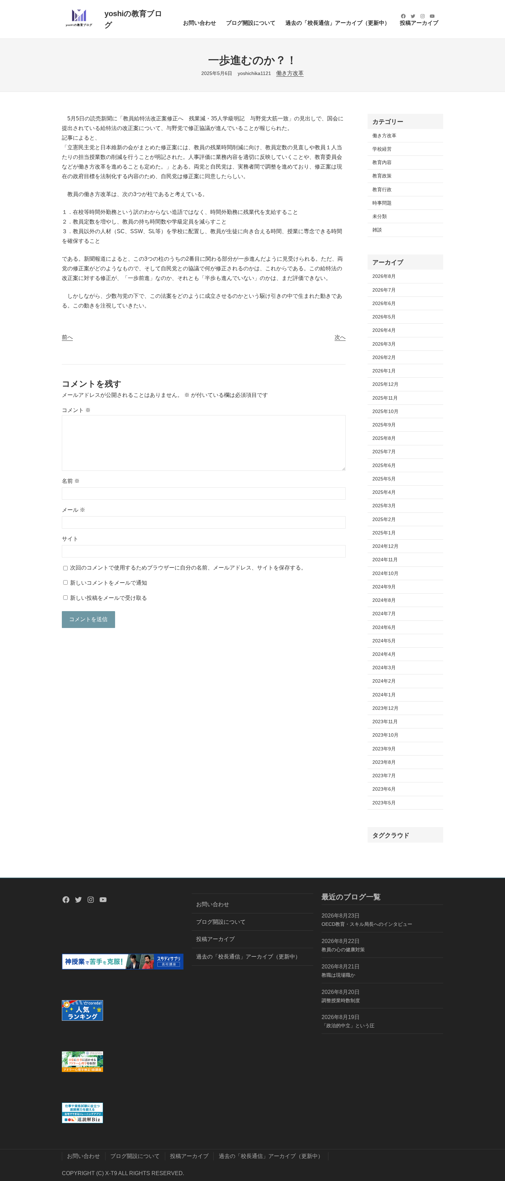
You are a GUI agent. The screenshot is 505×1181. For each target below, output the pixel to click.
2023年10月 (385, 735)
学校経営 (382, 149)
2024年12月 (385, 546)
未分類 (379, 216)
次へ (340, 337)
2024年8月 (384, 600)
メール (73, 510)
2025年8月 (384, 438)
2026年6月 (384, 303)
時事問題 (382, 203)
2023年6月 (384, 789)
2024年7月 (384, 613)
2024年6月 (384, 627)
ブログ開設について (221, 922)
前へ (67, 337)
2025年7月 (384, 451)
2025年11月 (385, 398)
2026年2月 (384, 357)
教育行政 (382, 189)
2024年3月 (384, 667)
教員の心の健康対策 (343, 949)
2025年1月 (384, 532)
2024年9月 (384, 586)
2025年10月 (385, 411)
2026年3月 (384, 344)
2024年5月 (384, 640)
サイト (70, 539)
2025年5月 (384, 478)
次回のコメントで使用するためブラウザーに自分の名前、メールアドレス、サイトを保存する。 (188, 568)
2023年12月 (385, 708)
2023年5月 (384, 802)
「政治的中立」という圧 (348, 1025)
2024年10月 (385, 573)
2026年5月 (384, 316)
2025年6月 (384, 465)
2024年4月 (384, 654)
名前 (71, 481)
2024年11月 (385, 559)
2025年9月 (384, 424)
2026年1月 (384, 370)
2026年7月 (384, 290)
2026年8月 (384, 276)
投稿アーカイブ (215, 939)
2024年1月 (384, 694)
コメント (76, 410)
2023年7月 (384, 775)
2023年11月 (385, 721)
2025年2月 (384, 519)
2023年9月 (384, 748)
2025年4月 (384, 492)
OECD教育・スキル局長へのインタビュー (367, 924)
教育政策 (382, 175)
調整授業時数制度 (341, 1000)
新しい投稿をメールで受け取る (108, 598)
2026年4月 (384, 330)
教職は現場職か (338, 975)
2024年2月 (384, 681)
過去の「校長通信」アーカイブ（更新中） (248, 957)
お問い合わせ (212, 904)
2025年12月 (385, 384)
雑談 (377, 229)
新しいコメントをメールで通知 (108, 583)
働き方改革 (290, 73)
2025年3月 (384, 505)
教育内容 (382, 162)
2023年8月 (384, 762)
